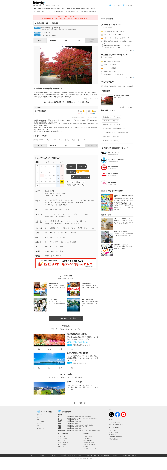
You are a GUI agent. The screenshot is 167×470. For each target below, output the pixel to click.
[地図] (44, 111)
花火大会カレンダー (89, 442)
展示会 (80, 228)
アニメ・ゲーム (89, 228)
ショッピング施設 (70, 242)
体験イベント (80, 182)
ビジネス (39, 423)
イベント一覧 (61, 436)
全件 (46, 200)
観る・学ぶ (59, 251)
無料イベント (54, 237)
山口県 (76, 427)
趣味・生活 (38, 228)
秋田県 (81, 416)
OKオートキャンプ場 (110, 65)
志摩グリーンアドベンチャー (112, 61)
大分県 (85, 430)
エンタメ (39, 419)
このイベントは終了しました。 (66, 17)
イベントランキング (63, 438)
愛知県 (48, 8)
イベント (49, 11)
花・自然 (67, 140)
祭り (82, 185)
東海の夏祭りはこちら (76, 363)
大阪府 (68, 425)
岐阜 (49, 349)
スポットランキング (63, 442)
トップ (40, 40)
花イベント (70, 182)
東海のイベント (60, 11)
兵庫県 (76, 425)
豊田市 (63, 8)
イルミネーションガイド (90, 449)
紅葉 (60, 200)
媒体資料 (96, 455)
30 (62, 182)
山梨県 (68, 420)
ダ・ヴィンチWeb (113, 432)
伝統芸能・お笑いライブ (71, 223)
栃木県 (90, 418)
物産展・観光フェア (73, 185)
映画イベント (49, 223)
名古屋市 (53, 8)
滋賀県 (90, 425)
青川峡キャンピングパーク (111, 71)
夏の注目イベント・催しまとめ (111, 117)
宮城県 (68, 416)
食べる (47, 251)
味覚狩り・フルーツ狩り (75, 202)
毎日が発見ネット (113, 439)
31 (37, 185)
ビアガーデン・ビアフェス (110, 121)
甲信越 (60, 420)
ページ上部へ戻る (81, 403)
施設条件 (38, 242)
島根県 (85, 427)
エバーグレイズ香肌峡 (110, 68)
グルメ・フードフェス (81, 214)
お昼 (52, 256)
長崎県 (76, 430)
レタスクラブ (112, 430)
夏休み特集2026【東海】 (78, 353)
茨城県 (94, 418)
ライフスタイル (41, 421)
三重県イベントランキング (113, 25)
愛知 (39, 349)
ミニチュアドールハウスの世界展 (113, 34)
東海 (35, 8)
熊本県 (81, 430)
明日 (81, 166)
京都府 (72, 425)
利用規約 (42, 455)
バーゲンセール (54, 214)
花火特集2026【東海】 (77, 334)
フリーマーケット (66, 214)
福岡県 (68, 430)
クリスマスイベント (51, 205)
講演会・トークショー (69, 228)
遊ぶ (52, 251)
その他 (37, 233)
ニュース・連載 (116, 5)
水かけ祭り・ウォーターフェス (111, 124)
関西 (59, 425)
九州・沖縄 (61, 430)
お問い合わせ (71, 455)
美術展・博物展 (54, 221)
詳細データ (53, 40)
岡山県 (72, 427)
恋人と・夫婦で (82, 140)
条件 (36, 237)
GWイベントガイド (89, 440)
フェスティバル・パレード (63, 209)
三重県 (39, 8)
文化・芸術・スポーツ (38, 222)
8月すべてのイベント (79, 177)
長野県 (72, 420)
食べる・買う (38, 214)
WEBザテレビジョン (114, 434)
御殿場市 (93, 8)
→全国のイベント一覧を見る (54, 195)
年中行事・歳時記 (60, 202)
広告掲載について (105, 455)
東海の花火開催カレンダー (78, 345)
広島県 (68, 427)
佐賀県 (72, 430)
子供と (73, 140)
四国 (59, 428)
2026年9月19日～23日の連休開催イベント (115, 128)
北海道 (60, 415)
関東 (59, 418)
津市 (43, 8)
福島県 (89, 416)
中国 (59, 427)
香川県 (68, 428)
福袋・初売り (63, 205)
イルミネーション (69, 200)
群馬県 (86, 418)
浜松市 (88, 8)
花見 (51, 200)
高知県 (81, 428)
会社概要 (115, 455)
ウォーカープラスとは (115, 422)
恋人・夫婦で (60, 246)
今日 (70, 166)
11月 (60, 162)
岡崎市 (59, 8)
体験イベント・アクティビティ (54, 140)
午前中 (47, 256)
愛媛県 (72, 428)
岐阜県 (68, 8)
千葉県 (78, 418)
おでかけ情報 (128, 5)
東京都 (68, 418)
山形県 (85, 416)
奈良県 (81, 425)
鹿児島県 (94, 430)
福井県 (76, 423)
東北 (59, 416)
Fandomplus (41, 428)
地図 (79, 40)
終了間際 (62, 237)
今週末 (70, 172)
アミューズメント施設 (56, 242)
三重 (60, 349)
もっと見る (129, 50)
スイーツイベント (123, 132)
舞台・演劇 (58, 223)
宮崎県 (89, 430)
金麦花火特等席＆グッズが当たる (77, 342)
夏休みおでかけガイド (89, 444)
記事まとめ (40, 425)
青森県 (72, 416)
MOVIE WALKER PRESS (115, 437)
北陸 (59, 423)
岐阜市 (73, 8)
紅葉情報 (86, 446)
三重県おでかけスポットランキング (117, 55)
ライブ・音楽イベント (81, 221)
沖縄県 (98, 430)
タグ (36, 246)
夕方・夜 (58, 256)
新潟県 (76, 420)
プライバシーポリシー (53, 455)
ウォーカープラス (39, 11)
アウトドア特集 (74, 382)
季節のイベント (38, 201)
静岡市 (83, 8)
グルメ (39, 417)
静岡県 (78, 8)
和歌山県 (85, 425)
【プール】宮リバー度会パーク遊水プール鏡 (116, 38)
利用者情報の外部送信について (128, 455)
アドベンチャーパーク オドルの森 (113, 74)
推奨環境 (63, 455)
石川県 (68, 423)
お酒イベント (106, 136)
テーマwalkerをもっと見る (66, 318)
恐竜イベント (116, 136)
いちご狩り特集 (88, 436)
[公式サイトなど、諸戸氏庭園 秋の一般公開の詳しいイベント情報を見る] (66, 102)
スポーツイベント (66, 221)
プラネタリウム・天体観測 (110, 140)
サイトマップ (34, 455)
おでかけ (39, 415)
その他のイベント (76, 232)
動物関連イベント (55, 228)
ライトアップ (49, 202)
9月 (47, 162)
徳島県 (76, 428)
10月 (53, 162)
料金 (66, 40)
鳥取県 (81, 427)
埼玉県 (82, 418)
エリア (37, 191)
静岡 (71, 349)
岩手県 (76, 416)
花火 (56, 200)
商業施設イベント (64, 216)
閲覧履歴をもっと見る (125, 107)
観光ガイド (61, 446)
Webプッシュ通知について (116, 424)
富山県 (72, 423)
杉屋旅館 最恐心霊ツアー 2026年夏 (114, 31)
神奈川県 (73, 418)
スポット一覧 (61, 440)
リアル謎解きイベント (109, 132)
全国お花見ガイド (88, 438)
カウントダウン (81, 200)
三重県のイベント (73, 11)
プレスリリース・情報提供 (85, 455)
